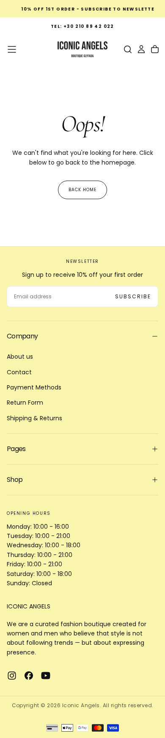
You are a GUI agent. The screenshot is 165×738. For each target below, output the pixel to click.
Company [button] (22, 336)
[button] (12, 49)
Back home (82, 190)
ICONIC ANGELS (28, 606)
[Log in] (141, 49)
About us (20, 356)
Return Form (25, 402)
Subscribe (133, 296)
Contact (19, 372)
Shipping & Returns (34, 418)
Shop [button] (14, 479)
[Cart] (155, 49)
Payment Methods (34, 387)
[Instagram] (12, 675)
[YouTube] (46, 675)
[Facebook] (29, 675)
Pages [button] (16, 449)
